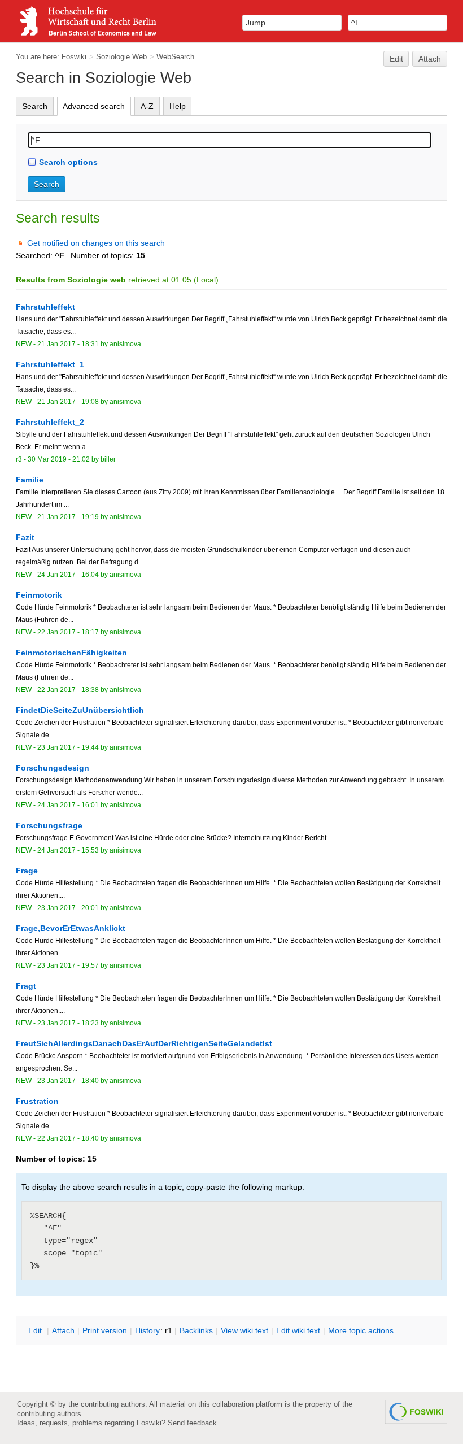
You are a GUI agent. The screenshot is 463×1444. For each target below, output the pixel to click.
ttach (63, 1330)
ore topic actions (361, 1330)
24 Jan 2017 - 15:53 (68, 850)
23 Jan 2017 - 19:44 (68, 747)
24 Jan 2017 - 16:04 (68, 575)
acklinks (196, 1330)
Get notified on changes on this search (96, 242)
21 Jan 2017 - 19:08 (68, 402)
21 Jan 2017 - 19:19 (68, 517)
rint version (104, 1330)
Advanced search (94, 106)
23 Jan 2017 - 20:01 (68, 908)
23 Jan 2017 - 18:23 (68, 1023)
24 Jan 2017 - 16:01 (68, 805)
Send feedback (192, 1423)
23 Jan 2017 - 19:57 (68, 965)
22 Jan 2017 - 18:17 (68, 632)
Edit (396, 58)
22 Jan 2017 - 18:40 (68, 1138)
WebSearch (175, 57)
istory (147, 1330)
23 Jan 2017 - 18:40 (68, 1081)
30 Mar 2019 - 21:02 (59, 459)
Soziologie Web (121, 57)
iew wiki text (244, 1330)
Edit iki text (298, 1330)
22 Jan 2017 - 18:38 (68, 690)
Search (34, 106)
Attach (429, 58)
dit (36, 1330)
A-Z (147, 106)
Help (177, 106)
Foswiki (74, 57)
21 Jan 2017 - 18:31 (68, 344)
